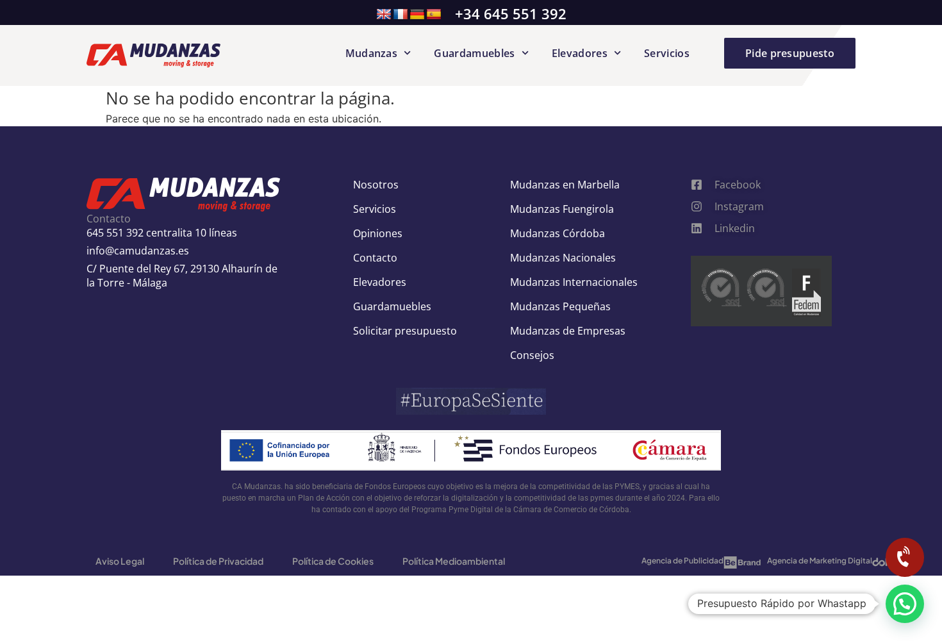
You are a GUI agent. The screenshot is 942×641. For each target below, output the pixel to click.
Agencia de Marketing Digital (819, 560)
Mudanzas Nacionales (563, 258)
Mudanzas (371, 53)
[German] (417, 14)
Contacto (375, 258)
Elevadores (579, 53)
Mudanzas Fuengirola (562, 209)
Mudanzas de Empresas (567, 331)
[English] (384, 14)
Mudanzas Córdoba (557, 233)
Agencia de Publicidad (682, 560)
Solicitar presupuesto (405, 331)
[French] (400, 14)
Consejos (532, 355)
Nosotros (376, 185)
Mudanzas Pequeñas (560, 306)
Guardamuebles (474, 53)
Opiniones (377, 233)
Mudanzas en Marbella (565, 185)
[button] (905, 604)
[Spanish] (434, 14)
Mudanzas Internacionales (574, 282)
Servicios (667, 53)
